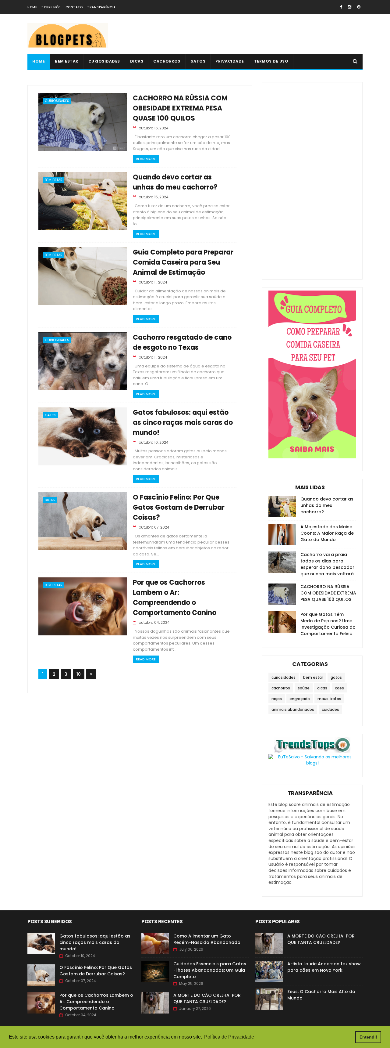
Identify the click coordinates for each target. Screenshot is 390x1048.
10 (78, 674)
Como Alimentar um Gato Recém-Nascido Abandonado (206, 939)
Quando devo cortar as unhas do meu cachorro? (326, 505)
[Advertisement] (252, 34)
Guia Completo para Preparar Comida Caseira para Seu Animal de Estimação (183, 262)
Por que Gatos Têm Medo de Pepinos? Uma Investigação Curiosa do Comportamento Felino (328, 624)
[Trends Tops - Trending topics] (312, 751)
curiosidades (57, 100)
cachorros (280, 688)
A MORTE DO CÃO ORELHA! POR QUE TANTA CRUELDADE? (207, 998)
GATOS (198, 61)
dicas (50, 499)
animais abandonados (292, 709)
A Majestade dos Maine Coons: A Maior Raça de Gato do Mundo (327, 533)
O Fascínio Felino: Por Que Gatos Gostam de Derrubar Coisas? (179, 507)
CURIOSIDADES (104, 61)
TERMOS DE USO (271, 61)
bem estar (53, 179)
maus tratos (329, 698)
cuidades (330, 709)
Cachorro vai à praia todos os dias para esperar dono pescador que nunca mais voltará (327, 564)
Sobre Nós (51, 7)
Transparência (101, 7)
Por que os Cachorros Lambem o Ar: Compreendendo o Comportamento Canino (96, 1001)
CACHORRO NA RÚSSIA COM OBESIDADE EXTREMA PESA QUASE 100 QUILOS (180, 108)
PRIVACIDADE (229, 61)
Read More (146, 158)
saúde (304, 688)
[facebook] (341, 7)
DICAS (137, 61)
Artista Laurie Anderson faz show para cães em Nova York (324, 967)
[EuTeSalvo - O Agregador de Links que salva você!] (312, 763)
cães (339, 688)
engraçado (299, 698)
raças (276, 698)
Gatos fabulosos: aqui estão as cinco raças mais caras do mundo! (183, 422)
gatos (50, 415)
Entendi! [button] (368, 1037)
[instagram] (349, 7)
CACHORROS (166, 61)
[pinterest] (359, 7)
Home (32, 7)
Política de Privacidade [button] (229, 1036)
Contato (74, 7)
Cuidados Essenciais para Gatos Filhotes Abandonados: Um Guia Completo (209, 970)
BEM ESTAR (66, 61)
